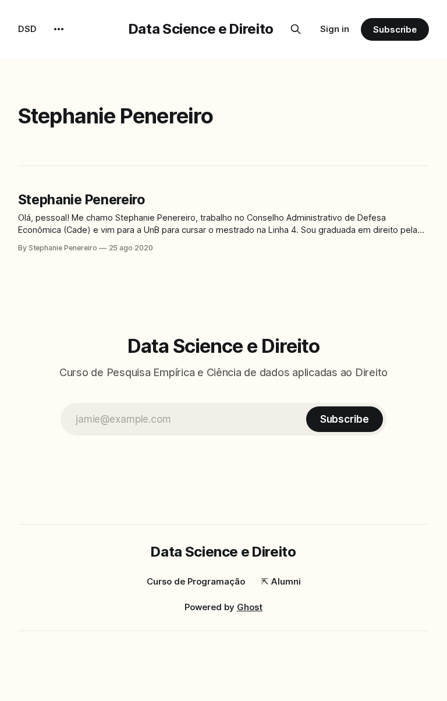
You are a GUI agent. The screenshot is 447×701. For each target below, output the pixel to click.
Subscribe (395, 29)
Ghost (249, 607)
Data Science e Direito (201, 28)
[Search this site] (295, 29)
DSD (27, 28)
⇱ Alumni (281, 581)
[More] (58, 29)
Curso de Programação (196, 581)
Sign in (334, 28)
